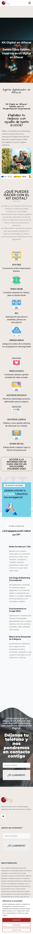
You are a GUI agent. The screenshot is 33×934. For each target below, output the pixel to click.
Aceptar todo (16, 920)
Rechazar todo (16, 930)
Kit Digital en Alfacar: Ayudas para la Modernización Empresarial (16, 106)
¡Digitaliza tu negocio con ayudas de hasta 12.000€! (16, 120)
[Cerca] (31, 899)
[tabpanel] (16, 626)
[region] (16, 916)
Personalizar (16, 925)
